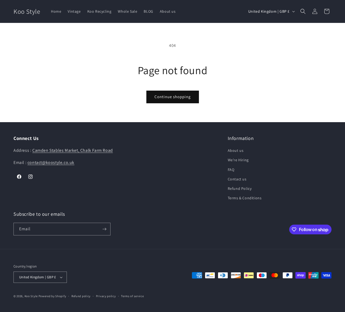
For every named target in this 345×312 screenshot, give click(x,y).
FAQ (231, 169)
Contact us (237, 179)
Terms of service (132, 296)
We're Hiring (238, 159)
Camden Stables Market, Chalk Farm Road (72, 150)
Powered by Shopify (52, 296)
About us (236, 150)
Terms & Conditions (245, 198)
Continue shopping (172, 96)
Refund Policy (240, 188)
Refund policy (81, 296)
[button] (303, 11)
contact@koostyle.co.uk (50, 162)
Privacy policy (106, 296)
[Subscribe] (104, 229)
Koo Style (31, 296)
